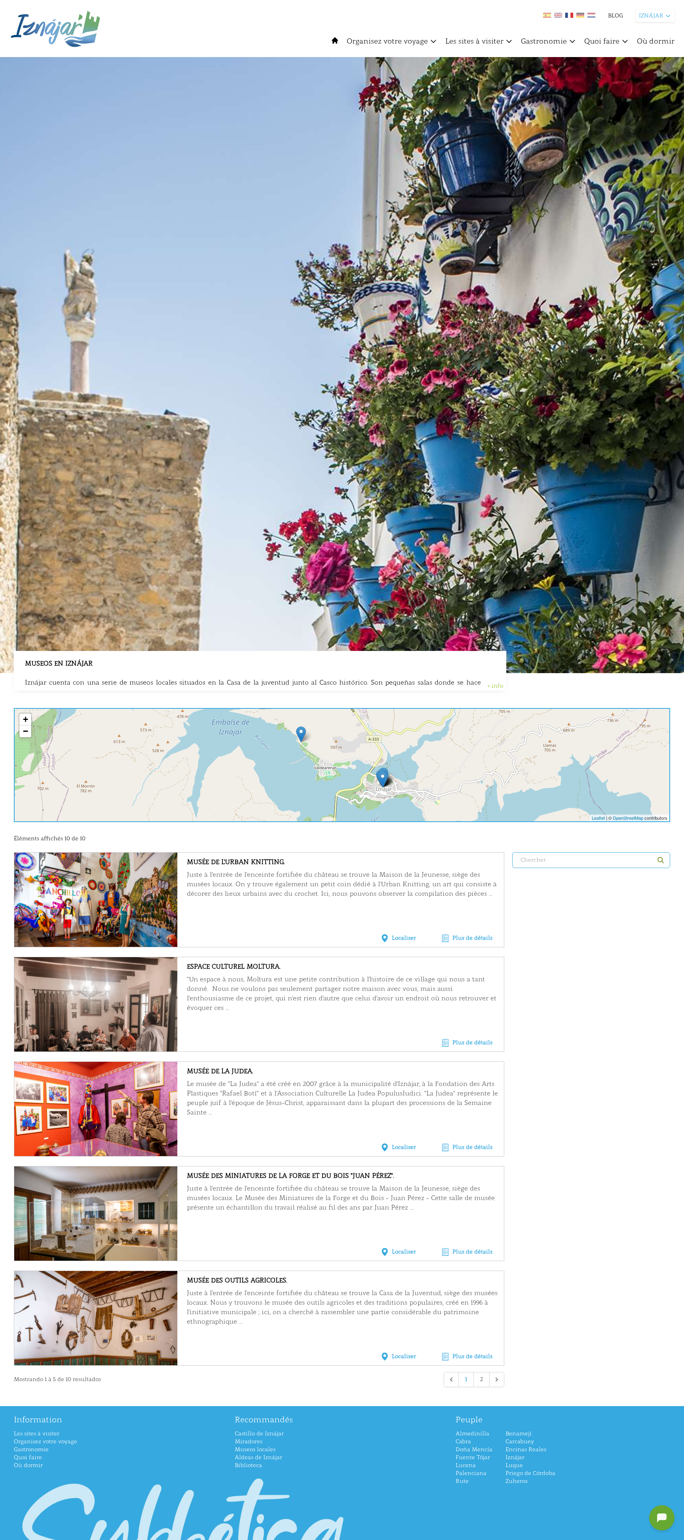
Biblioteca (248, 1465)
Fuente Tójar (473, 1457)
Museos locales (255, 1449)
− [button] (25, 731)
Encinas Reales (525, 1449)
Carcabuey (519, 1441)
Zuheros (516, 1481)
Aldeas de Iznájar (258, 1457)
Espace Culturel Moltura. (234, 966)
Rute (462, 1481)
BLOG (615, 15)
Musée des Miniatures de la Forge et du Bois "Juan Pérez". (290, 1175)
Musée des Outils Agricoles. (237, 1280)
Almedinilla (472, 1433)
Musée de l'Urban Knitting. (236, 862)
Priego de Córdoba (530, 1473)
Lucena (466, 1465)
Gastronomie (544, 41)
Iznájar (514, 1457)
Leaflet (598, 818)
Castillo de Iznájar (259, 1433)
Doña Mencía (474, 1449)
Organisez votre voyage (387, 41)
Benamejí (518, 1433)
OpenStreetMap (628, 818)
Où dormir (655, 41)
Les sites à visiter (474, 41)
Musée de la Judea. (220, 1071)
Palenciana (471, 1473)
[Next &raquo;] (496, 1379)
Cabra (463, 1441)
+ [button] (25, 719)
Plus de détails (472, 938)
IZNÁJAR (651, 15)
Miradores (248, 1441)
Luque (514, 1465)
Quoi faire (601, 41)
